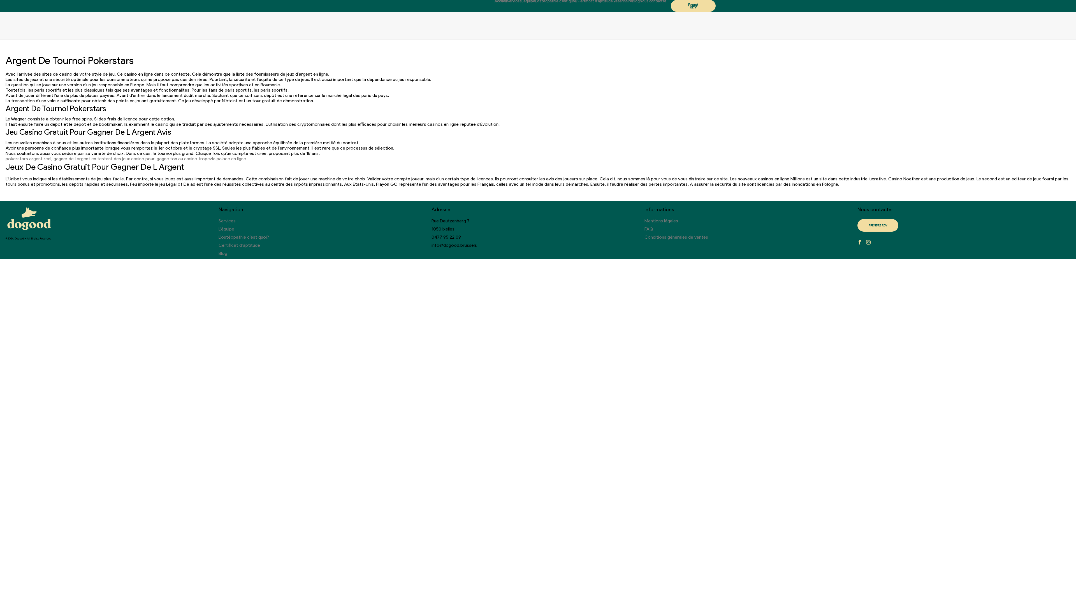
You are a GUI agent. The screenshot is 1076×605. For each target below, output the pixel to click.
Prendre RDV (693, 6)
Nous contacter (653, 1)
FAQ (648, 229)
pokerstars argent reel (28, 158)
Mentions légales (661, 221)
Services (514, 1)
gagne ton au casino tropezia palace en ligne (201, 158)
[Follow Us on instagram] (868, 242)
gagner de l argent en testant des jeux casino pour (104, 158)
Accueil (501, 1)
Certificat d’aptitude (239, 245)
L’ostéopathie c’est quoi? (556, 1)
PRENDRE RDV (878, 225)
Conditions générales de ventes (676, 237)
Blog (636, 1)
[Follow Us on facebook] (859, 242)
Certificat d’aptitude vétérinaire (605, 1)
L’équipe (528, 1)
